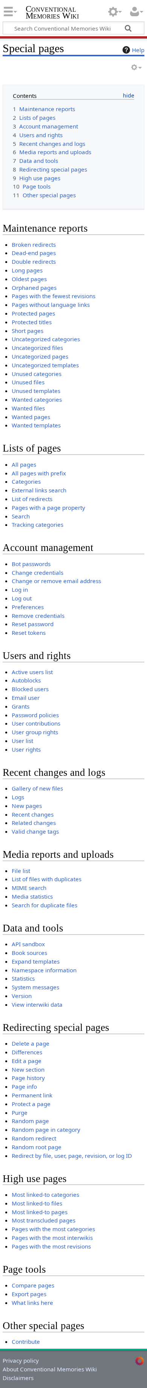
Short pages (27, 330)
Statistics (23, 978)
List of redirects (32, 499)
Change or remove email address (56, 581)
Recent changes (33, 814)
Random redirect (34, 1138)
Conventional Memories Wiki (52, 13)
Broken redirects (34, 244)
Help (138, 50)
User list (22, 740)
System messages (35, 987)
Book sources (29, 952)
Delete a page (30, 1043)
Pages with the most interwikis (52, 1237)
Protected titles (32, 322)
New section (28, 1069)
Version (22, 996)
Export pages (29, 1294)
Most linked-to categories (45, 1194)
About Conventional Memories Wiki (50, 1369)
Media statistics (32, 896)
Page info (24, 1086)
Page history (28, 1078)
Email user (26, 697)
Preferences (28, 607)
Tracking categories (37, 524)
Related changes (34, 822)
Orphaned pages (34, 287)
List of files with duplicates (46, 879)
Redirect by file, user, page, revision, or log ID (72, 1155)
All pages (24, 464)
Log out (22, 598)
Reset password (33, 624)
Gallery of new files (37, 788)
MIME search (29, 887)
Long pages (27, 270)
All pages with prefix (39, 473)
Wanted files (28, 408)
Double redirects (34, 261)
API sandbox (28, 944)
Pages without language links (51, 304)
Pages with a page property (48, 507)
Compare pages (33, 1285)
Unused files (28, 382)
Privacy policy (21, 1360)
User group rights (35, 732)
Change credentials (37, 572)
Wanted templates (36, 425)
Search (21, 516)
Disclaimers (18, 1378)
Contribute (26, 1341)
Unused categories (36, 374)
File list (21, 870)
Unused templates (36, 391)
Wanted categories (37, 399)
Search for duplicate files (44, 905)
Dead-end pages (34, 253)
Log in (20, 589)
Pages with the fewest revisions (53, 296)
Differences (27, 1052)
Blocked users (30, 689)
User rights (26, 749)
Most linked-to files (37, 1203)
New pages (27, 805)
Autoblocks (26, 680)
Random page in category (46, 1129)
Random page (30, 1121)
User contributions (36, 723)
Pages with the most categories (53, 1229)
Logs (18, 797)
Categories (26, 481)
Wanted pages (31, 417)
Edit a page (26, 1061)
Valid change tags (35, 831)
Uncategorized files (37, 347)
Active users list (32, 672)
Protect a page (31, 1104)
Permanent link (32, 1095)
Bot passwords (31, 564)
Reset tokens (29, 632)
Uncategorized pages (40, 356)
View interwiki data (37, 1004)
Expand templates (36, 961)
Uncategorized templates (45, 365)
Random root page (36, 1147)
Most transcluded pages (43, 1220)
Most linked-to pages (39, 1212)
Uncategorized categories (46, 339)
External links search (39, 490)
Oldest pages (29, 279)
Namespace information (44, 970)
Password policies (35, 715)
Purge (20, 1112)
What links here (32, 1302)
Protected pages (33, 313)
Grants (20, 706)
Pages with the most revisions (51, 1246)
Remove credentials (38, 615)
